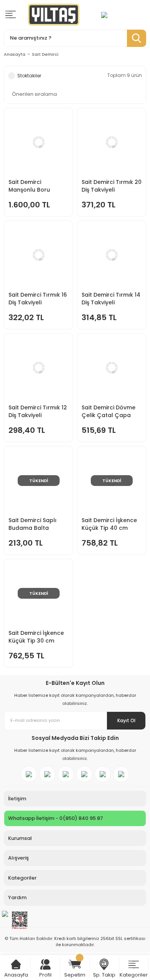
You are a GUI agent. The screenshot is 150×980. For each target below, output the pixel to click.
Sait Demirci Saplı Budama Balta (32, 524)
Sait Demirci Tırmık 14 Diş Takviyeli (111, 298)
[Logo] (53, 14)
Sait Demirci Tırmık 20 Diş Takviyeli (112, 186)
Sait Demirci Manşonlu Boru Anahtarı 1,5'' (29, 186)
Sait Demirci (45, 54)
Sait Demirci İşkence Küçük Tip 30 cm (36, 636)
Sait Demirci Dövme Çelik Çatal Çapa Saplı (108, 411)
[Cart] (16, 964)
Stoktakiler (29, 75)
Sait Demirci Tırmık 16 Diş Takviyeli (37, 298)
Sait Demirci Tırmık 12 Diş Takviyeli (37, 411)
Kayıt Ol (126, 720)
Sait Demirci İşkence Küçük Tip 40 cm (109, 524)
